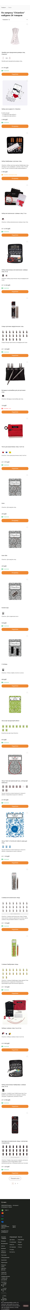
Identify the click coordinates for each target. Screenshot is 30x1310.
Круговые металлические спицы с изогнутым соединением (15, 1142)
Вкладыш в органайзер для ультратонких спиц (14, 391)
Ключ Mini (4, 555)
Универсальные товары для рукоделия (5, 1278)
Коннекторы (5, 607)
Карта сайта (14, 1226)
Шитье (3, 1246)
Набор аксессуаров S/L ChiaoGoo (11, 109)
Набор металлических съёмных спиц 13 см (14, 213)
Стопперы (4, 664)
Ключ (3, 503)
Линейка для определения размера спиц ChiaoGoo (13, 53)
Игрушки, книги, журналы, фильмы (3, 1267)
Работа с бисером (3, 1251)
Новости (12, 1244)
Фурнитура (4, 1262)
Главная (3, 7)
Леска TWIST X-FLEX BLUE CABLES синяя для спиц (14, 842)
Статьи (20, 1247)
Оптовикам (13, 1247)
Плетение (3, 1255)
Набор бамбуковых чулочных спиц (12, 161)
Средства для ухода (3, 1273)
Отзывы (12, 1249)
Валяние (3, 1248)
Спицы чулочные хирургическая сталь (13, 326)
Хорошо (26, 1305)
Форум (20, 1242)
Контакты (12, 1252)
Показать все (15, 1178)
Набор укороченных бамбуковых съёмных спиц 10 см (14, 1085)
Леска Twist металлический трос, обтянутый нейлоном (15, 781)
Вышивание (4, 1243)
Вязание (3, 1241)
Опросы (20, 1244)
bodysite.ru (5, 1232)
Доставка (12, 1239)
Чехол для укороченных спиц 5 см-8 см (13, 447)
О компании (13, 1242)
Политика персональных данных (5, 1226)
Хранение (4, 1260)
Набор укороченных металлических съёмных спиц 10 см (15, 270)
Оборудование (5, 1257)
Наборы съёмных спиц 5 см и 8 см (11, 1028)
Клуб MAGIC (21, 1239)
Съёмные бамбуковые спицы (10, 964)
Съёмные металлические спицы (11, 897)
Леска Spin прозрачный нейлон (10, 720)
